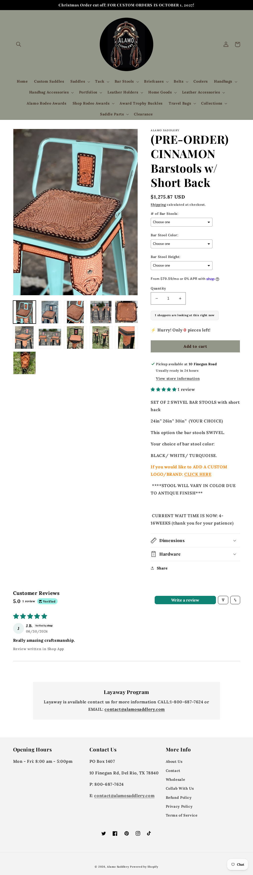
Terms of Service (182, 815)
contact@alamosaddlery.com (135, 709)
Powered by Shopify (144, 866)
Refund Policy (179, 797)
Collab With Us (180, 788)
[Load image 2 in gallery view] (50, 312)
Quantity (158, 288)
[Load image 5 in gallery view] (126, 312)
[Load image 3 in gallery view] (75, 312)
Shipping (158, 204)
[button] (18, 44)
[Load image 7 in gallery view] (50, 337)
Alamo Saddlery (118, 866)
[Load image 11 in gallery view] (24, 362)
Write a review (185, 600)
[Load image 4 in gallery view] (100, 312)
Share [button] (162, 568)
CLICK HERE (197, 474)
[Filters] (223, 600)
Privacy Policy (179, 806)
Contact (173, 770)
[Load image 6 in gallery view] (24, 337)
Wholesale (175, 779)
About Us (174, 761)
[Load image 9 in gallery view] (100, 337)
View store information (178, 378)
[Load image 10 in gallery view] (126, 337)
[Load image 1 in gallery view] (24, 312)
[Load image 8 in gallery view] (75, 337)
